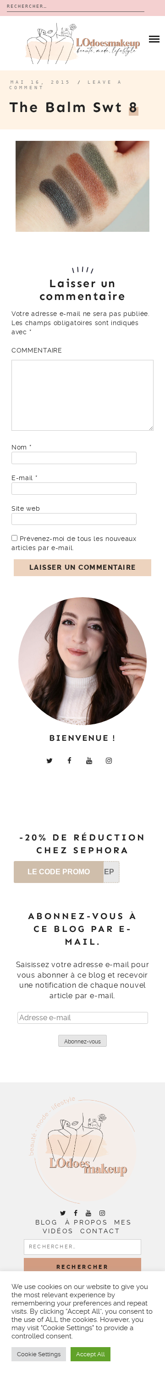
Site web (25, 508)
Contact (100, 1231)
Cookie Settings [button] (38, 1354)
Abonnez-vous (82, 1041)
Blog (46, 1222)
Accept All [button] (90, 1354)
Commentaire (36, 350)
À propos (86, 1222)
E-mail (24, 478)
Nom (21, 447)
